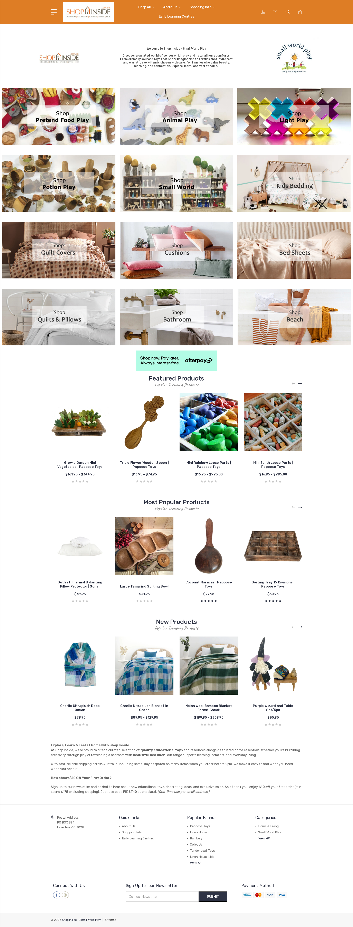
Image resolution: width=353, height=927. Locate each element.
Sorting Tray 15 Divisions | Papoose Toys (273, 584)
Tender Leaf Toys (202, 850)
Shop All (144, 7)
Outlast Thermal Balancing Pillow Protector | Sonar (80, 584)
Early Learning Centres (176, 16)
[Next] (300, 383)
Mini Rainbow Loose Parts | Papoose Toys (209, 465)
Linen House (199, 832)
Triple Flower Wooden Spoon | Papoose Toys (144, 465)
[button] (59, 57)
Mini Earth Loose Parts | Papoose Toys (273, 465)
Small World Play (269, 832)
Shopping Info (200, 7)
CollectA (196, 844)
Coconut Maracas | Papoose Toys (208, 584)
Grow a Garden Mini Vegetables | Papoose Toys (80, 465)
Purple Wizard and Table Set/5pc (273, 708)
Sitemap (110, 920)
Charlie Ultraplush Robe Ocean (80, 708)
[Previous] (294, 383)
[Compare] (275, 14)
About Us (170, 7)
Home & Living (268, 826)
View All (195, 863)
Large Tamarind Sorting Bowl (144, 586)
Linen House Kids (202, 857)
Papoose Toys (200, 826)
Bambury (196, 838)
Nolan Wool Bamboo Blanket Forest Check (208, 708)
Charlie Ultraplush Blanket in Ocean (144, 708)
